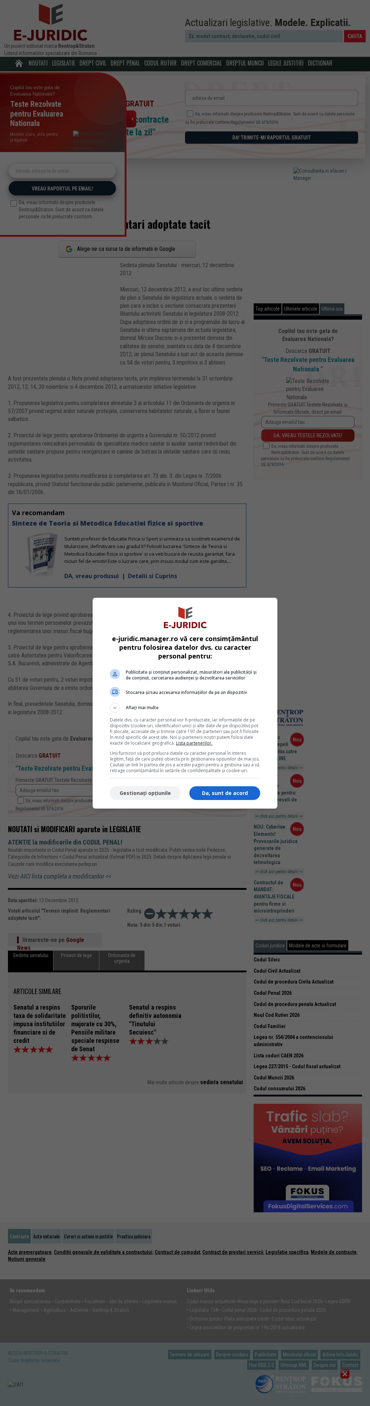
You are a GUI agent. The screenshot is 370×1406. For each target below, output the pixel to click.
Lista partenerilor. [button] (194, 743)
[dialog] (185, 703)
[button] (185, 708)
